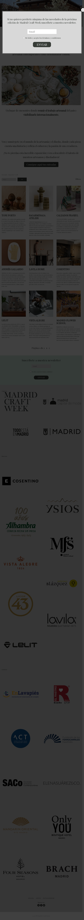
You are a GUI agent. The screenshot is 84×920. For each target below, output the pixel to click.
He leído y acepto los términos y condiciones (43, 38)
